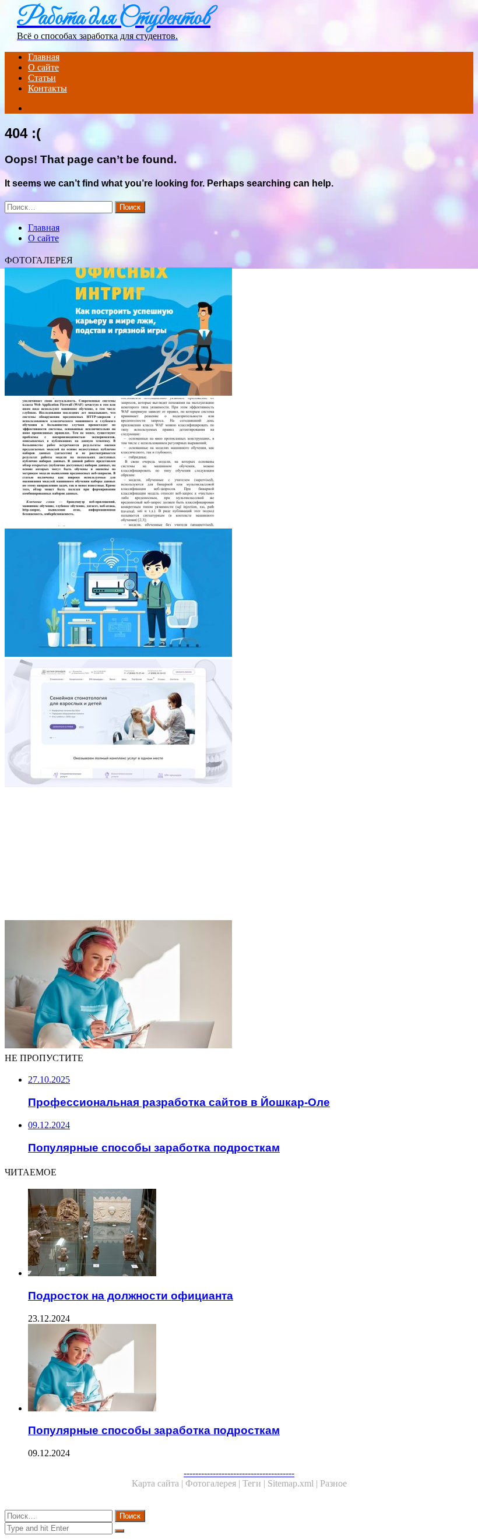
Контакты (47, 88)
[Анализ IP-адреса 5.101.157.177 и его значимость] (239, 463)
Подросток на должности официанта (130, 1296)
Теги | (255, 1483)
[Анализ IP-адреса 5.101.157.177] (239, 594)
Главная (43, 57)
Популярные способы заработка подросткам (154, 1430)
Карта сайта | (158, 1483)
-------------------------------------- (239, 1473)
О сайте (43, 67)
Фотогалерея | (213, 1483)
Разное (333, 1483)
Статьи (42, 78)
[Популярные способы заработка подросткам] (239, 985)
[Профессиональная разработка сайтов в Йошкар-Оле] (239, 724)
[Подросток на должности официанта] (239, 855)
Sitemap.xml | (294, 1483)
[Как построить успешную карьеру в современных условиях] (239, 332)
